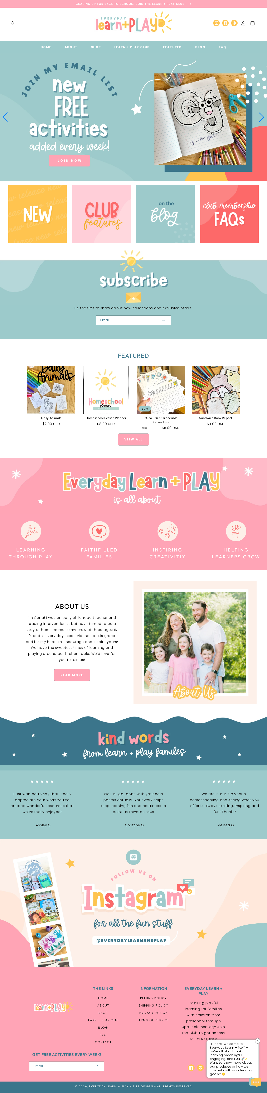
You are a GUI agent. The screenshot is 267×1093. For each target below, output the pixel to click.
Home (103, 998)
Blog (103, 1027)
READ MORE (71, 675)
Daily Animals (51, 418)
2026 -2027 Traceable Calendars (161, 420)
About (103, 1005)
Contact (103, 1042)
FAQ (103, 1035)
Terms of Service (153, 1020)
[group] (133, 117)
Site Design (143, 1086)
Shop (103, 1013)
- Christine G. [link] (133, 825)
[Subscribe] (163, 320)
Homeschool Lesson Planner (106, 418)
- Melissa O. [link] (225, 825)
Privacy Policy (153, 1013)
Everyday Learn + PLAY (109, 1086)
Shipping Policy (153, 1005)
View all (133, 439)
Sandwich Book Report (215, 418)
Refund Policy (153, 998)
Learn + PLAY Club (103, 1020)
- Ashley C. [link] (42, 825)
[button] (13, 23)
